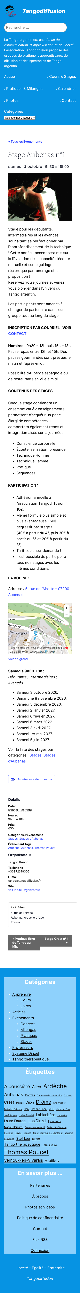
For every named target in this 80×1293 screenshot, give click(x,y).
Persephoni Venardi (35, 1127)
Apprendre (21, 994)
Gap (26, 1109)
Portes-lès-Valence (56, 1127)
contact (17, 333)
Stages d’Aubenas (31, 838)
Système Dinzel (25, 1053)
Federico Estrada (13, 1109)
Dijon (30, 1102)
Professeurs (22, 1047)
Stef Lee (23, 1138)
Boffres (30, 1095)
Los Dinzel (37, 1121)
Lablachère (45, 1114)
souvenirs (9, 1139)
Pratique (8, 1133)
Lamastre (62, 1115)
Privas (18, 1133)
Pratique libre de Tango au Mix (23, 942)
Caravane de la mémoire (49, 1095)
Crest (9, 1102)
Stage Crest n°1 (56, 941)
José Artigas (10, 1115)
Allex (36, 1086)
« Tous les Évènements (25, 141)
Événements (23, 1018)
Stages (35, 755)
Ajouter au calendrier (32, 779)
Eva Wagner (59, 1103)
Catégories (13, 111)
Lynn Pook (54, 1121)
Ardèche (13, 847)
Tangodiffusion (43, 11)
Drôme (43, 1102)
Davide (20, 1103)
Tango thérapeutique (30, 1059)
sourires (69, 1133)
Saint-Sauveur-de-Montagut (48, 1133)
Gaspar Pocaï (39, 1109)
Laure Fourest (15, 1121)
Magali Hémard (13, 1127)
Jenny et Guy (63, 1109)
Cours (26, 1000)
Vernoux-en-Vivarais (23, 1160)
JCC (51, 1109)
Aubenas (27, 847)
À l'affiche (52, 1160)
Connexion (40, 1250)
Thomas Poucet (44, 847)
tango (36, 1138)
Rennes (27, 1133)
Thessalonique (49, 1145)
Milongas (28, 1029)
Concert (28, 1024)
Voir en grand (18, 659)
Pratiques (29, 1035)
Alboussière (17, 1086)
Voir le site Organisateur (24, 890)
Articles (18, 1012)
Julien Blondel (26, 1115)
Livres (26, 1006)
